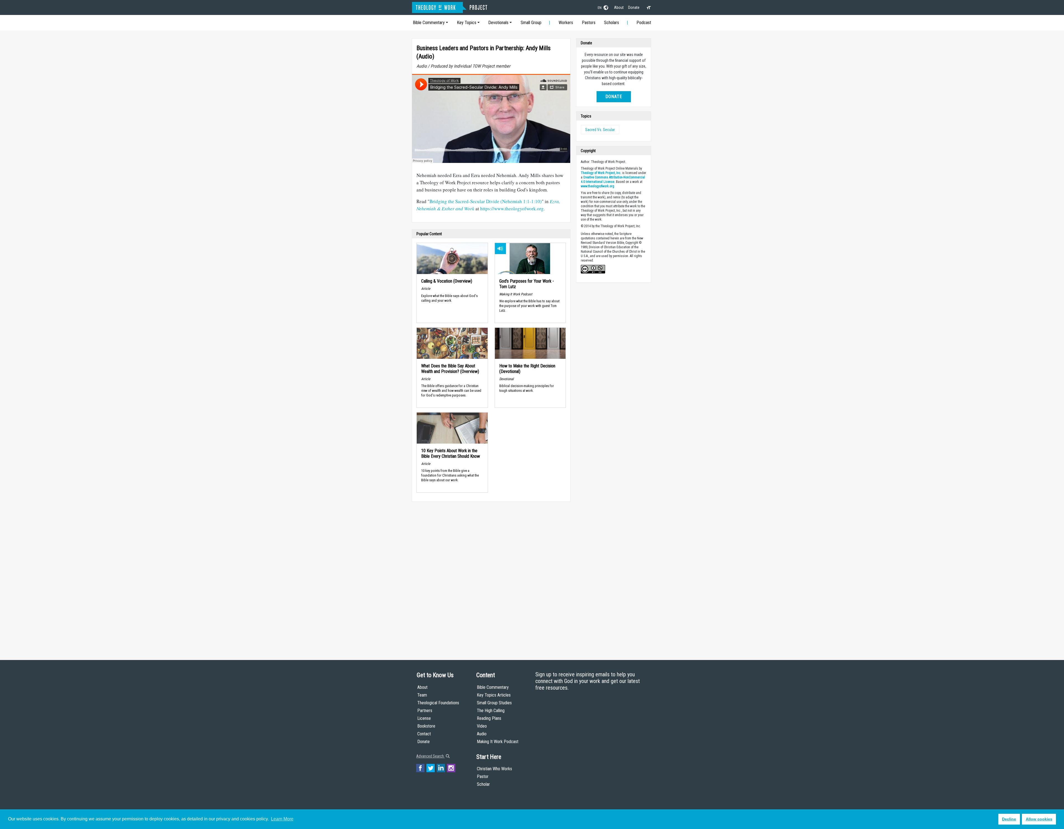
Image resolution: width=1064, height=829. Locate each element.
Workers (566, 22)
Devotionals (498, 22)
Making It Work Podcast (497, 741)
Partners (424, 710)
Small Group (531, 22)
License (424, 718)
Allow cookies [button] (1039, 819)
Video (482, 726)
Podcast (643, 22)
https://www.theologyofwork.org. (512, 208)
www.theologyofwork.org (597, 186)
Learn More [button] (282, 819)
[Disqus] (491, 575)
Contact (424, 733)
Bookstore (426, 726)
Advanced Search (430, 756)
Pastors (588, 22)
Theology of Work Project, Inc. (601, 173)
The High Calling (491, 710)
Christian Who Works (494, 768)
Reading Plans (489, 718)
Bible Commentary (429, 22)
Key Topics (466, 22)
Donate (634, 7)
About (619, 7)
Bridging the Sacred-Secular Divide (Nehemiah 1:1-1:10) (485, 201)
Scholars (611, 22)
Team (422, 695)
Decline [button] (1009, 819)
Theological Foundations (438, 702)
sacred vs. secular (600, 129)
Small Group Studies (494, 702)
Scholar (483, 784)
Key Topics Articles (494, 695)
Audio (482, 733)
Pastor (482, 776)
